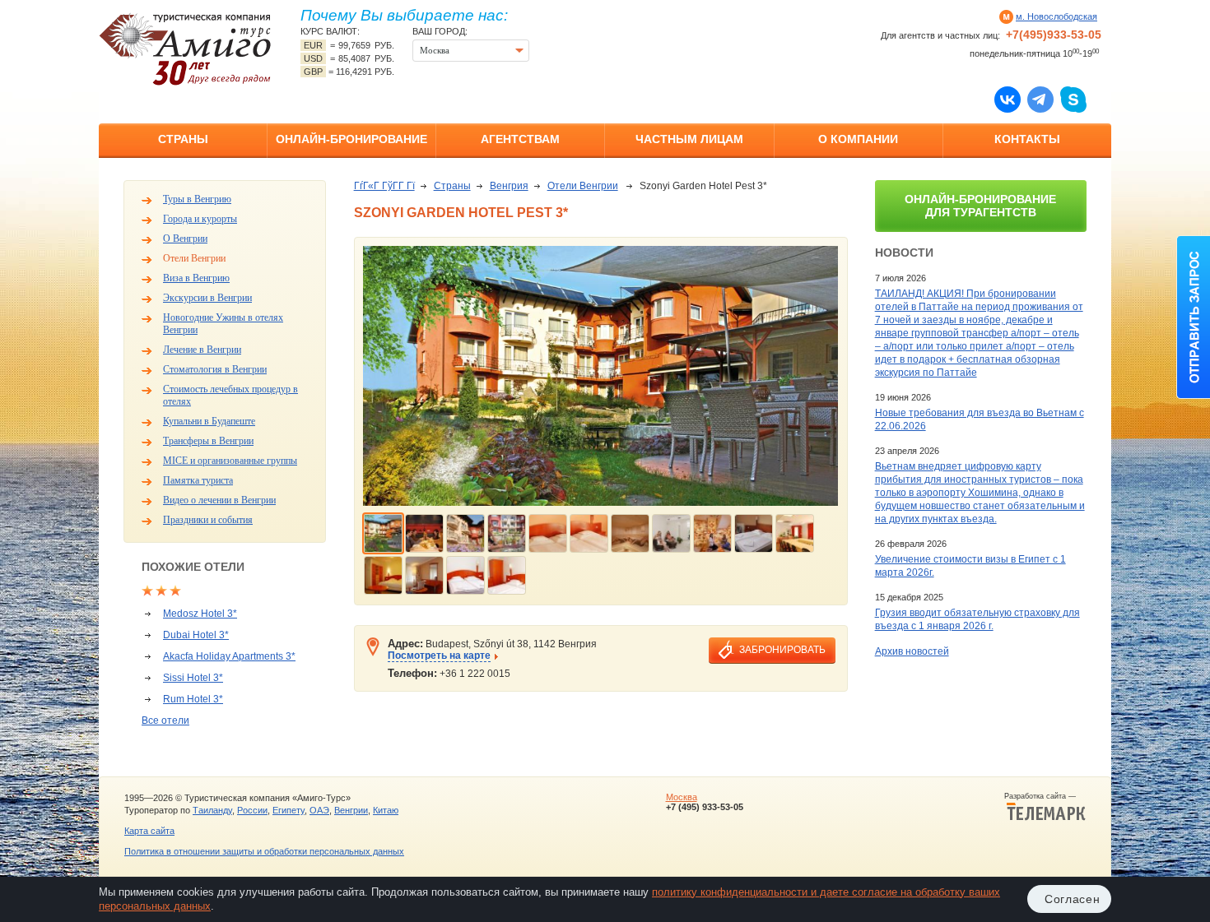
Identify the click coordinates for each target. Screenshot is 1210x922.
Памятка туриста (198, 480)
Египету (288, 810)
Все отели (165, 720)
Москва (681, 797)
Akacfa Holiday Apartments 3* (229, 656)
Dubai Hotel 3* (196, 635)
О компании (858, 139)
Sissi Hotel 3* (193, 677)
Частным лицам (689, 139)
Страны (183, 139)
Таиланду (212, 810)
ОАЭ (319, 810)
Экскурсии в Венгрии (207, 297)
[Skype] (1073, 99)
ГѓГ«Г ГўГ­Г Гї (384, 186)
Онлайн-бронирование (351, 139)
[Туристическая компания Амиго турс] (185, 49)
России (252, 810)
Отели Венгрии (194, 258)
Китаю (385, 810)
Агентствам (520, 139)
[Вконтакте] (1007, 99)
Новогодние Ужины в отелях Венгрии (223, 324)
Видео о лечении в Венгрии (219, 500)
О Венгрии (185, 238)
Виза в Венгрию (196, 278)
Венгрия (509, 186)
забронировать (782, 650)
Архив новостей (912, 651)
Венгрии (351, 810)
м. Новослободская (1056, 16)
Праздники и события (208, 520)
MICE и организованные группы (230, 460)
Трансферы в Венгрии (208, 441)
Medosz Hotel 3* (200, 613)
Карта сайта (149, 831)
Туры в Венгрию (197, 199)
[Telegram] (1040, 99)
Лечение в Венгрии (202, 349)
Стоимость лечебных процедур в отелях (230, 395)
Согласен (1073, 899)
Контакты (1027, 139)
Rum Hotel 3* (193, 699)
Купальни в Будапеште (209, 421)
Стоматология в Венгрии (215, 369)
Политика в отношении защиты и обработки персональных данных (264, 851)
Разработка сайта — (1045, 796)
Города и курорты (200, 219)
